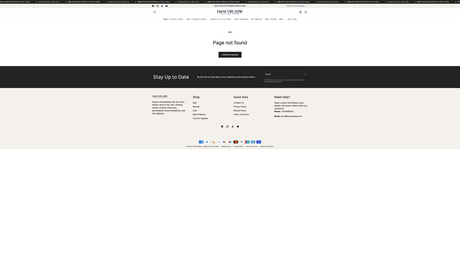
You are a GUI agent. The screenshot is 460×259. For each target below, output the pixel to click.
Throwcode (215, 146)
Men (195, 103)
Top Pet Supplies (200, 118)
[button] (154, 12)
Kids (195, 110)
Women (196, 106)
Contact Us (239, 103)
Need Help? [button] (282, 97)
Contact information (267, 146)
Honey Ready (197, 146)
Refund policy (226, 146)
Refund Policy (240, 110)
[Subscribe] (304, 74)
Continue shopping (230, 55)
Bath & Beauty (199, 114)
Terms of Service (241, 114)
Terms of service (251, 146)
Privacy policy (238, 146)
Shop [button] (196, 97)
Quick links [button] (241, 97)
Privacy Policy (240, 106)
